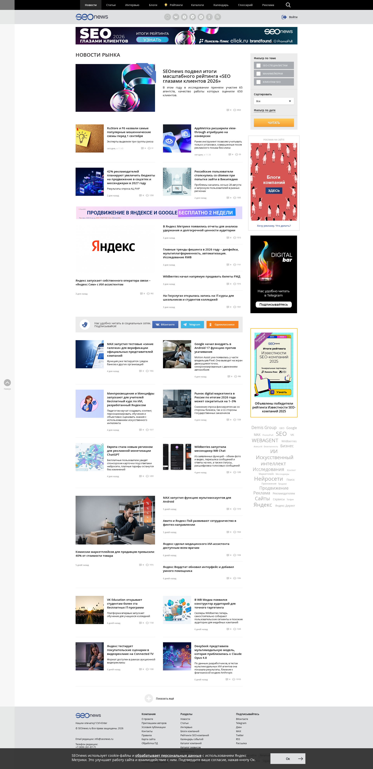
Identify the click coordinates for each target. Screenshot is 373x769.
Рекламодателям (284, 493)
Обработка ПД (150, 743)
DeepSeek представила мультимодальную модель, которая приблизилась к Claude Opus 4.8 (218, 652)
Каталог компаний (191, 743)
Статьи (111, 5)
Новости (91, 5)
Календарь (221, 5)
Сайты (263, 498)
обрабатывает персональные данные (168, 755)
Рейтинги (176, 5)
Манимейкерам (273, 73)
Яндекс (263, 504)
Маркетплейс (267, 473)
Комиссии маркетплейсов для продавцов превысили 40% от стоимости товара (115, 554)
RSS (238, 739)
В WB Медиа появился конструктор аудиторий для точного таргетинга (215, 603)
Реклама (268, 5)
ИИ (274, 451)
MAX (257, 435)
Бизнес (287, 445)
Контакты (147, 731)
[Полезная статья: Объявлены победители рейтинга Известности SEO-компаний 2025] (273, 396)
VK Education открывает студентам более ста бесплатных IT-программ (125, 603)
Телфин (290, 499)
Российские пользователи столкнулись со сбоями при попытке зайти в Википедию (216, 175)
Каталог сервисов (190, 747)
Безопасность (271, 446)
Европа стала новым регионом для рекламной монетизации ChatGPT (130, 451)
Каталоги (197, 5)
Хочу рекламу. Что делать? (274, 225)
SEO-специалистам (275, 65)
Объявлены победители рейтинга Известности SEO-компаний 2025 (273, 407)
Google (291, 428)
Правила (147, 735)
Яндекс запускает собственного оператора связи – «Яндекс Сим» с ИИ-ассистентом (113, 282)
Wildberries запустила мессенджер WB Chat (210, 449)
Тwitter (240, 735)
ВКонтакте (167, 324)
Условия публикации (154, 727)
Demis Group (264, 427)
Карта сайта (148, 739)
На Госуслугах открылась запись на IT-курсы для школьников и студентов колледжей (198, 298)
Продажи (282, 484)
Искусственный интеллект (274, 460)
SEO (282, 434)
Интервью (132, 5)
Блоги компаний (189, 731)
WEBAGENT (266, 440)
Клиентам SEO (272, 81)
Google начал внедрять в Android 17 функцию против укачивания (215, 348)
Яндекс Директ (285, 505)
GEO (282, 428)
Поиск (291, 479)
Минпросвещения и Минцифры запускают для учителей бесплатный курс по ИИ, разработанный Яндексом (130, 399)
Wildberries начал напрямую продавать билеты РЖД (201, 276)
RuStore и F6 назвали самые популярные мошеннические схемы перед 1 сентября (129, 132)
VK (292, 435)
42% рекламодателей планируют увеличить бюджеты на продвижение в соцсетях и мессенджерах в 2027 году (131, 177)
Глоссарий (245, 5)
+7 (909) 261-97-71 (86, 747)
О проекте (147, 718)
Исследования (269, 469)
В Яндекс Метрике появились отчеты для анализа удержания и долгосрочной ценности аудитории (200, 228)
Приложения (269, 483)
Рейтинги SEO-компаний (194, 735)
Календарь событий (191, 739)
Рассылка (241, 743)
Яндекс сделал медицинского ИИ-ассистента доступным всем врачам (196, 546)
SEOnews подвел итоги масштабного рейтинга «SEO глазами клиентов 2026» (197, 76)
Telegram (241, 723)
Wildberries (289, 441)
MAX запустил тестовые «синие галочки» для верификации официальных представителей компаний (130, 350)
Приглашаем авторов (154, 723)
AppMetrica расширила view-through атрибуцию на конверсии (215, 132)
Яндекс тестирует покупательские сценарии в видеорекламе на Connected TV (130, 650)
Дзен (239, 727)
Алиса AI (258, 446)
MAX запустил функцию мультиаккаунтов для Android (197, 500)
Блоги (153, 5)
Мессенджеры (282, 474)
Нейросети (269, 478)
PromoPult (268, 434)
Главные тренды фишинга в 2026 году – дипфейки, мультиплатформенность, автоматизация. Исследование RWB (201, 253)
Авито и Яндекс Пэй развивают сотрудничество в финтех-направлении (199, 523)
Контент (291, 470)
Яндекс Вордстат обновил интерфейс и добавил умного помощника (198, 569)
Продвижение (273, 488)
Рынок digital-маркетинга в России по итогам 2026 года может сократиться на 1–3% (215, 397)
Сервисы (279, 499)
